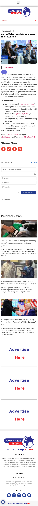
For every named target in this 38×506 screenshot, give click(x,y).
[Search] (35, 21)
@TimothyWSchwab (26, 104)
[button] (18, 2)
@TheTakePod (29, 137)
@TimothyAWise (22, 114)
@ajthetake (6, 137)
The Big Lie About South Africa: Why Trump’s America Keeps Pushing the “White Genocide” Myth (18, 322)
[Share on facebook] (3, 149)
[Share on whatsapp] (20, 149)
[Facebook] (9, 495)
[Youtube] (24, 495)
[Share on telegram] (14, 149)
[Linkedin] (29, 495)
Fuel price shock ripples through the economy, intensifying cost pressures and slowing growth (18, 243)
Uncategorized (8, 31)
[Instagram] (19, 495)
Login (35, 162)
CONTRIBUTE (19, 473)
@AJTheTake (12, 134)
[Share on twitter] (9, 149)
